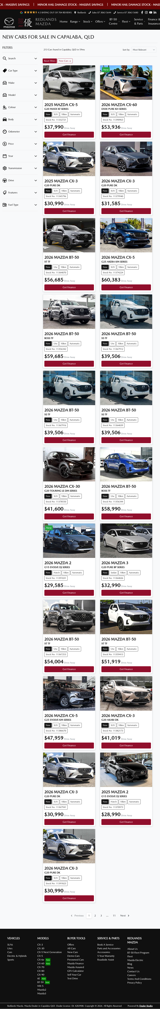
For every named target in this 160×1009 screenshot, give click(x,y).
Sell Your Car (74, 974)
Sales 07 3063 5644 (101, 12)
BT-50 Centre (113, 21)
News (130, 967)
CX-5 (40, 955)
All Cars (71, 948)
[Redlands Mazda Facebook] (143, 12)
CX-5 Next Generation (49, 952)
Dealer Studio (146, 1006)
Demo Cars (73, 955)
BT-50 (40, 982)
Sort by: (126, 50)
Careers (131, 975)
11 (114, 915)
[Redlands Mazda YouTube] (151, 12)
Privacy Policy (134, 982)
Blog (129, 963)
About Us (132, 948)
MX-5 (40, 985)
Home (64, 21)
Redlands (82, 12)
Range (74, 21)
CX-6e (40, 959)
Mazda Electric (135, 960)
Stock (86, 21)
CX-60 (40, 963)
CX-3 (40, 944)
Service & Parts (138, 21)
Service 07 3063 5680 (127, 12)
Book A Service (105, 944)
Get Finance (69, 134)
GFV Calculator (75, 970)
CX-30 (40, 948)
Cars (9, 952)
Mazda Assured (75, 967)
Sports (10, 959)
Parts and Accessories (108, 948)
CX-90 (40, 974)
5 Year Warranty (105, 955)
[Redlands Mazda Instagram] (147, 12)
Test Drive (72, 978)
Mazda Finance (75, 963)
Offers (99, 21)
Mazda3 (41, 993)
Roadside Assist (105, 959)
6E (38, 978)
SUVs (10, 944)
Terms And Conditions (139, 978)
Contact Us (133, 971)
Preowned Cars (75, 959)
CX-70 (40, 967)
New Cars (72, 952)
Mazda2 (41, 989)
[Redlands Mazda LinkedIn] (155, 12)
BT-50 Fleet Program (138, 952)
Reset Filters (49, 61)
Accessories (103, 952)
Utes (9, 948)
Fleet (125, 21)
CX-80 (40, 970)
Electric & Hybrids (17, 955)
